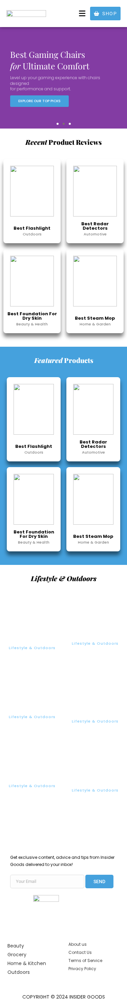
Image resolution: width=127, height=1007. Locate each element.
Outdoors (18, 972)
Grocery (16, 954)
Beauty (15, 945)
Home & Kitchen (26, 963)
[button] (82, 13)
